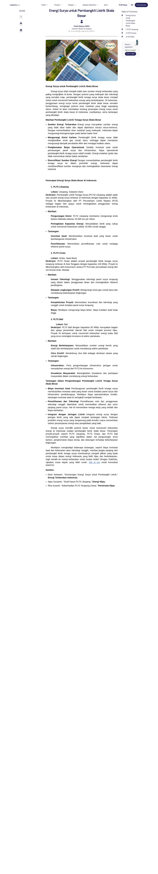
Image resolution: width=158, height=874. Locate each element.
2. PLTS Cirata (131, 33)
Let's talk (130, 54)
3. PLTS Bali (130, 37)
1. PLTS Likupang (132, 29)
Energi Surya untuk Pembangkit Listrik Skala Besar (131, 20)
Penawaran (141, 5)
